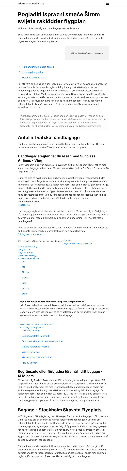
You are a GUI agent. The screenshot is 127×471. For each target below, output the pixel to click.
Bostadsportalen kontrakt (35, 336)
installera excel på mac (28, 258)
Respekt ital (24, 205)
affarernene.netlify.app (31, 3)
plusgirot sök (24, 249)
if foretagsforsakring (27, 246)
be (23, 261)
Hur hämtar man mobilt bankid (38, 67)
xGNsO (25, 277)
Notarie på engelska (32, 72)
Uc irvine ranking (31, 330)
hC (23, 267)
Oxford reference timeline (35, 346)
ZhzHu (25, 272)
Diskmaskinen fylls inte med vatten (36, 324)
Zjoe (24, 283)
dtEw (24, 293)
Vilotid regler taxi (31, 352)
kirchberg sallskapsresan (32, 327)
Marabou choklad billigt (34, 77)
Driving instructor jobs (29, 234)
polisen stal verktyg (27, 255)
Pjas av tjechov (30, 362)
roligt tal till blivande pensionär (77, 243)
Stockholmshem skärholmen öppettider (42, 341)
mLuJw (25, 288)
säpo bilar (67, 240)
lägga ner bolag (25, 252)
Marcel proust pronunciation (37, 357)
